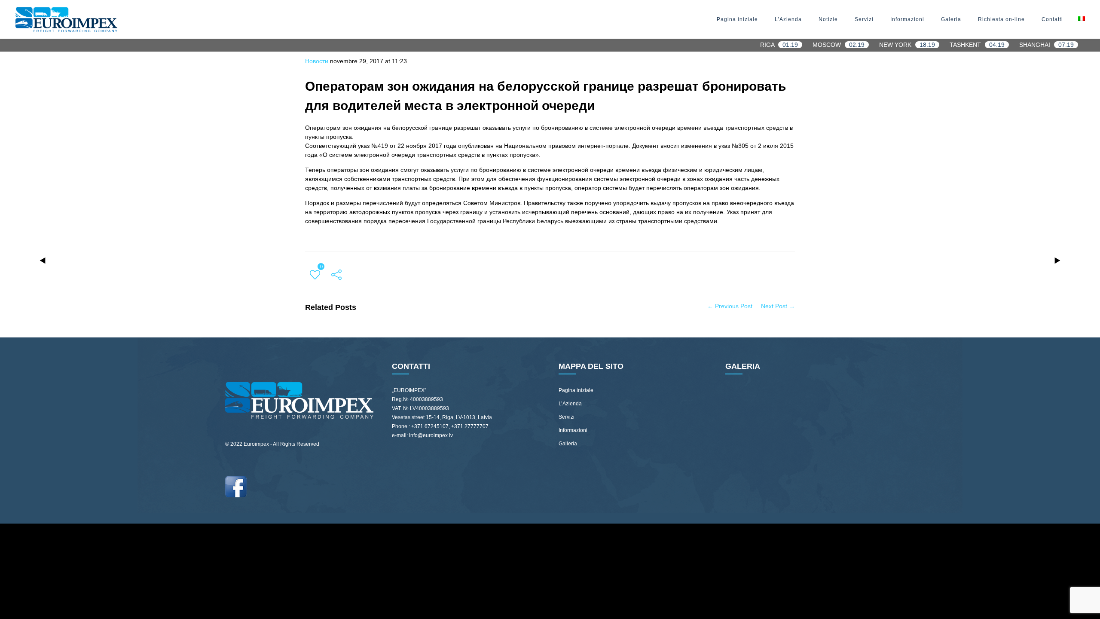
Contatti (1052, 19)
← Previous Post (729, 306)
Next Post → (778, 306)
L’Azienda (788, 19)
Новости (316, 61)
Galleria (568, 444)
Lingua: (1081, 19)
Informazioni (907, 19)
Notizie (828, 19)
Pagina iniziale (737, 19)
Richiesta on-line (1001, 19)
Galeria (951, 19)
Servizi (864, 19)
